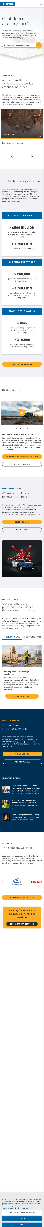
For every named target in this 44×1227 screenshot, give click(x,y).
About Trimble (22, 464)
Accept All (21, 1225)
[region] (22, 133)
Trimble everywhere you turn (22, 456)
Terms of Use (7, 1208)
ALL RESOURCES (22, 762)
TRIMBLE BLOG (22, 754)
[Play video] (22, 413)
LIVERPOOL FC (22, 522)
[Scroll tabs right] (42, 637)
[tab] (20, 428)
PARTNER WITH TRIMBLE (22, 897)
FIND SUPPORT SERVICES (22, 924)
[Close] (41, 1196)
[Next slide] (32, 156)
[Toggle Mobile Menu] (41, 4)
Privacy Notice (22, 1208)
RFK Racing (22, 529)
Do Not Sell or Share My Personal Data (22, 1212)
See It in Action (22, 696)
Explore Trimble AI (22, 364)
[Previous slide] (11, 156)
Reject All (22, 1219)
